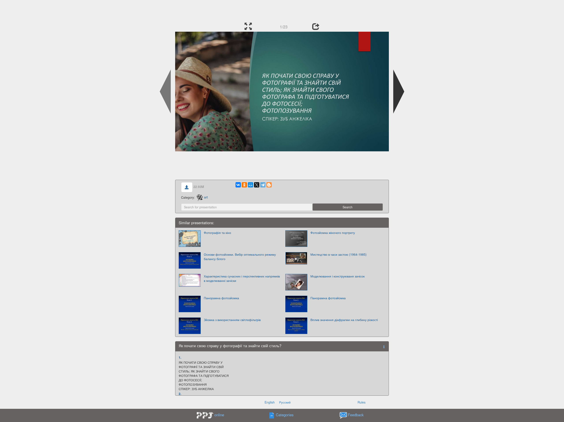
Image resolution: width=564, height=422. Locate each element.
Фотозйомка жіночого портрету (332, 232)
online (219, 414)
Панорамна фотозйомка (221, 298)
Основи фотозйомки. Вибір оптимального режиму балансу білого (240, 256)
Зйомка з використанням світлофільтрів (232, 319)
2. (180, 393)
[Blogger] (269, 184)
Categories (284, 414)
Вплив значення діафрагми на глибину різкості (344, 319)
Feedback (356, 414)
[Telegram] (262, 184)
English (270, 402)
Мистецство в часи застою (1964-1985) (338, 254)
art (206, 197)
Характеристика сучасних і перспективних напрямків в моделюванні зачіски (242, 278)
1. (180, 357)
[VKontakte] (238, 184)
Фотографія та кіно (217, 232)
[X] (256, 184)
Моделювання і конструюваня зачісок (337, 276)
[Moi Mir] (250, 184)
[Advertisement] (282, 10)
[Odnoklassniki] (244, 184)
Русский (285, 402)
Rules (361, 402)
